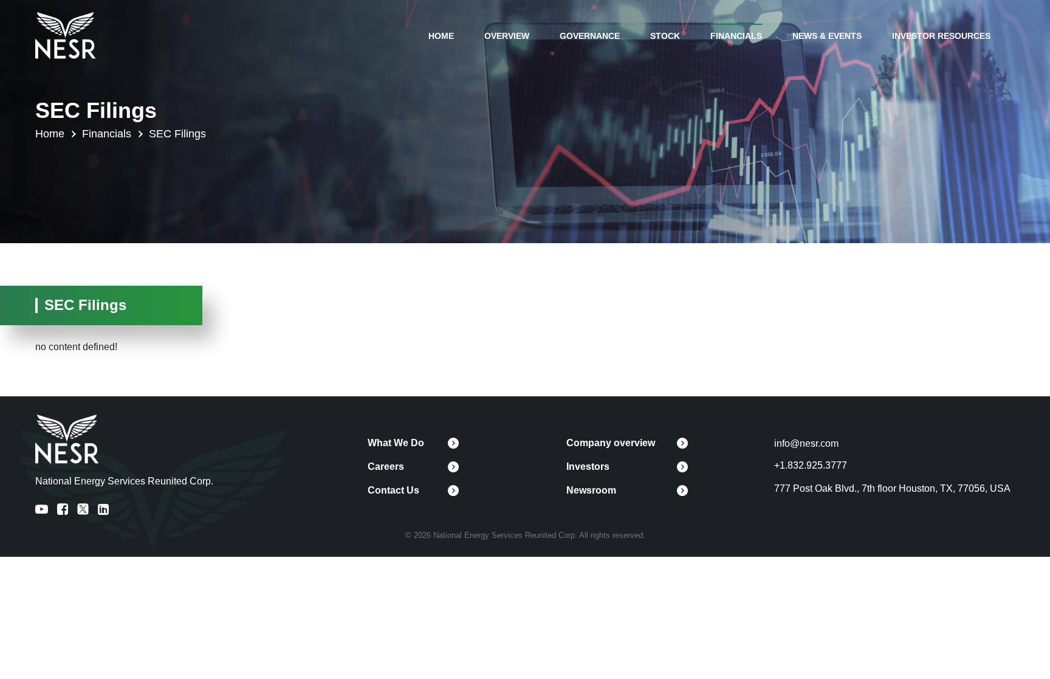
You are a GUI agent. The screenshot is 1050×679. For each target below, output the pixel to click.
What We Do (396, 443)
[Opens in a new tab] (65, 35)
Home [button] (49, 134)
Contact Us (393, 490)
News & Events (827, 36)
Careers (386, 466)
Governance (590, 36)
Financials (736, 36)
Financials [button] (106, 134)
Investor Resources (941, 36)
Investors (587, 466)
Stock (665, 36)
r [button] (72, 134)
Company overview (610, 443)
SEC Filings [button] (177, 134)
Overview (506, 36)
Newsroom (591, 490)
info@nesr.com (806, 443)
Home (441, 36)
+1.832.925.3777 (810, 465)
